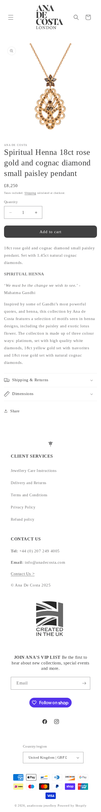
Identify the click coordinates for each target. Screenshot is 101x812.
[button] (11, 17)
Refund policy (22, 519)
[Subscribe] (84, 683)
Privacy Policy (23, 507)
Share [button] (15, 411)
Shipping (30, 192)
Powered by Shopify (72, 805)
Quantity (11, 202)
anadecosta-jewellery (42, 805)
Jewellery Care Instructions (33, 471)
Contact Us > (22, 574)
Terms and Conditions (29, 495)
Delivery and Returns (28, 483)
